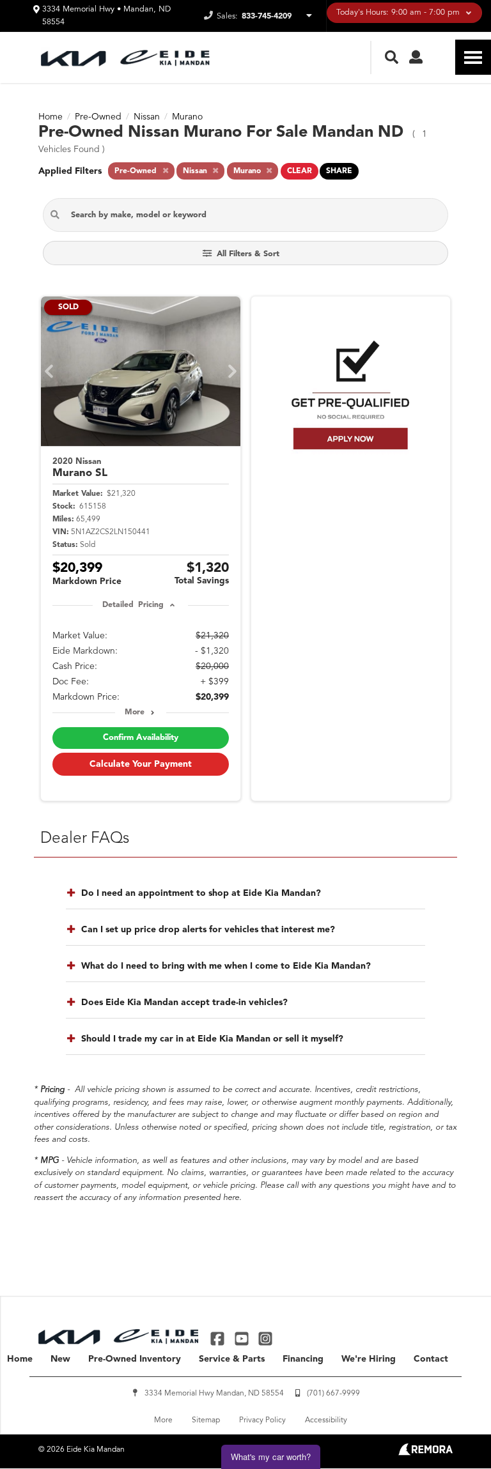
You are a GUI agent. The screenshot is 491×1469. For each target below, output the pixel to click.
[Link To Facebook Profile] (219, 1338)
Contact (431, 1359)
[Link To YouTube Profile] (242, 1338)
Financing (303, 1359)
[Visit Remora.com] (425, 1453)
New (60, 1359)
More (134, 712)
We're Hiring (368, 1359)
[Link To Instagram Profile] (265, 1338)
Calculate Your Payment (141, 764)
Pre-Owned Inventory (134, 1359)
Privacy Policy (262, 1420)
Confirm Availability (140, 738)
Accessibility (326, 1420)
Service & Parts (232, 1359)
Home (20, 1359)
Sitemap (206, 1420)
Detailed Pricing (132, 605)
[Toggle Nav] (473, 57)
